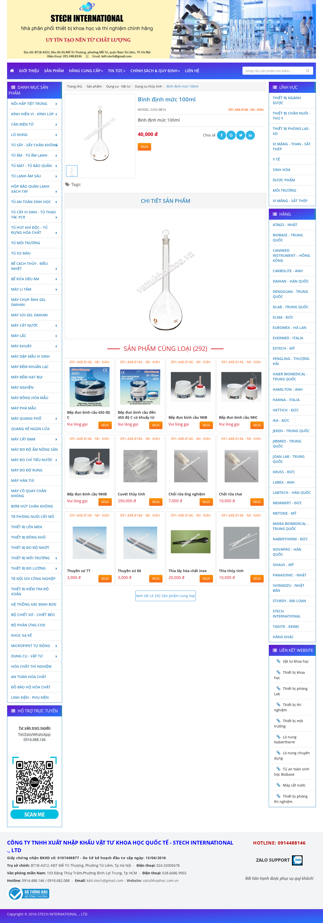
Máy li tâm (21, 289)
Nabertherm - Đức (290, 539)
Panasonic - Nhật (289, 575)
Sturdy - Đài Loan (289, 600)
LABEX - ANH (284, 482)
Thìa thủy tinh (231, 570)
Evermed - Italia (288, 337)
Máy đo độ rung (26, 470)
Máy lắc (18, 335)
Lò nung (19, 134)
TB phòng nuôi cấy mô (32, 516)
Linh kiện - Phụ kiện (30, 697)
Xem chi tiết (100, 404)
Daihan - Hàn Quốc (291, 281)
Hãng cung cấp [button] (84, 70)
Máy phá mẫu (23, 408)
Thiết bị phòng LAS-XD (291, 131)
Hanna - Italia (286, 399)
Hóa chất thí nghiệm (31, 666)
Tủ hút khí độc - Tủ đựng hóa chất (29, 230)
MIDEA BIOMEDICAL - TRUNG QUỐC (291, 526)
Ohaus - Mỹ (283, 564)
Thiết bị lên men (26, 526)
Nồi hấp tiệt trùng (29, 103)
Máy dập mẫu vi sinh (30, 356)
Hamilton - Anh (288, 389)
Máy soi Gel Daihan (29, 315)
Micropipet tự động (30, 645)
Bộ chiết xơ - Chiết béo (33, 614)
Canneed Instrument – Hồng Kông (291, 255)
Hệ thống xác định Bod (33, 604)
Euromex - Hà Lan (289, 327)
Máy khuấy (21, 346)
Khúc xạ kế (21, 635)
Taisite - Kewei (286, 626)
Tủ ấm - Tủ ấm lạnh (29, 155)
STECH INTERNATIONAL (287, 614)
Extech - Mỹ (284, 348)
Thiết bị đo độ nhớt (30, 547)
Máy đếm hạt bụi (26, 377)
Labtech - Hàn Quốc (292, 492)
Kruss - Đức (284, 471)
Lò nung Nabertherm (285, 740)
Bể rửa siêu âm (25, 278)
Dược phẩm (284, 180)
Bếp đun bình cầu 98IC (238, 417)
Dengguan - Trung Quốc (290, 294)
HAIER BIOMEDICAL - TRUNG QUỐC (290, 376)
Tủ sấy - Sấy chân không (34, 145)
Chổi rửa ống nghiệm (187, 494)
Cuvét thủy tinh (131, 494)
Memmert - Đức (287, 502)
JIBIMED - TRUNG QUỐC (287, 444)
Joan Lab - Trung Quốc (289, 459)
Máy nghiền (22, 387)
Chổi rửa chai (230, 494)
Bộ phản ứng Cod (28, 625)
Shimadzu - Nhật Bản (288, 588)
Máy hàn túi (22, 480)
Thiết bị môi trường (30, 557)
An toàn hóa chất (28, 676)
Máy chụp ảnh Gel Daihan (28, 302)
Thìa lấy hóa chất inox (188, 570)
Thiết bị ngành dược (287, 100)
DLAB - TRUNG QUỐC (291, 306)
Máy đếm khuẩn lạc (30, 366)
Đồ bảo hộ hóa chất (30, 687)
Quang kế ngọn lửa (30, 428)
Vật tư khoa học (296, 661)
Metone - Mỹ (284, 513)
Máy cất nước (24, 325)
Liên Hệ (192, 70)
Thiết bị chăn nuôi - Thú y (291, 116)
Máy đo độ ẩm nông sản (34, 449)
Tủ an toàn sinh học (31, 201)
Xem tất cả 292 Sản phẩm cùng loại (165, 595)
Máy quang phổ (26, 418)
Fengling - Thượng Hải (291, 361)
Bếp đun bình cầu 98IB (188, 417)
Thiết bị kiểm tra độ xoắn (30, 591)
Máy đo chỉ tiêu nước (31, 459)
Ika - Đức (281, 420)
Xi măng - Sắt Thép (290, 200)
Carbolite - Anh (288, 270)
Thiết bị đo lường (28, 568)
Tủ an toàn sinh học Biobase (291, 772)
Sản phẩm (54, 70)
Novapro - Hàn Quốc (287, 552)
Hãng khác (283, 636)
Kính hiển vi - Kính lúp (32, 113)
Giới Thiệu (29, 70)
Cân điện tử (22, 124)
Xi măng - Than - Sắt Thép (292, 146)
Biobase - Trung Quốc (288, 237)
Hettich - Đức (286, 410)
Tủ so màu (21, 253)
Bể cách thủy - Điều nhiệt (29, 266)
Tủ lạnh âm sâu (26, 176)
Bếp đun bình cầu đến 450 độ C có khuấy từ (137, 415)
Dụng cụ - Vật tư (27, 656)
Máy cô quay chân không (28, 493)
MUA (144, 147)
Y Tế (276, 159)
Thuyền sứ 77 (78, 570)
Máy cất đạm (23, 439)
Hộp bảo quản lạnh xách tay (30, 189)
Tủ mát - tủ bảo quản (31, 165)
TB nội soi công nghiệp (33, 578)
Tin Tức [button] (115, 70)
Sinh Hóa (281, 169)
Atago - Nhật (285, 224)
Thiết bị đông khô (28, 537)
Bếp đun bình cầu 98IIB (87, 494)
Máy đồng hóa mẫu (29, 397)
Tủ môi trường (25, 242)
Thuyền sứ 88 (129, 570)
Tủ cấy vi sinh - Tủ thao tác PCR (33, 214)
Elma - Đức (283, 317)
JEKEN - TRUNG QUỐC (291, 430)
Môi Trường (284, 190)
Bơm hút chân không (32, 506)
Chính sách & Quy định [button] (153, 70)
